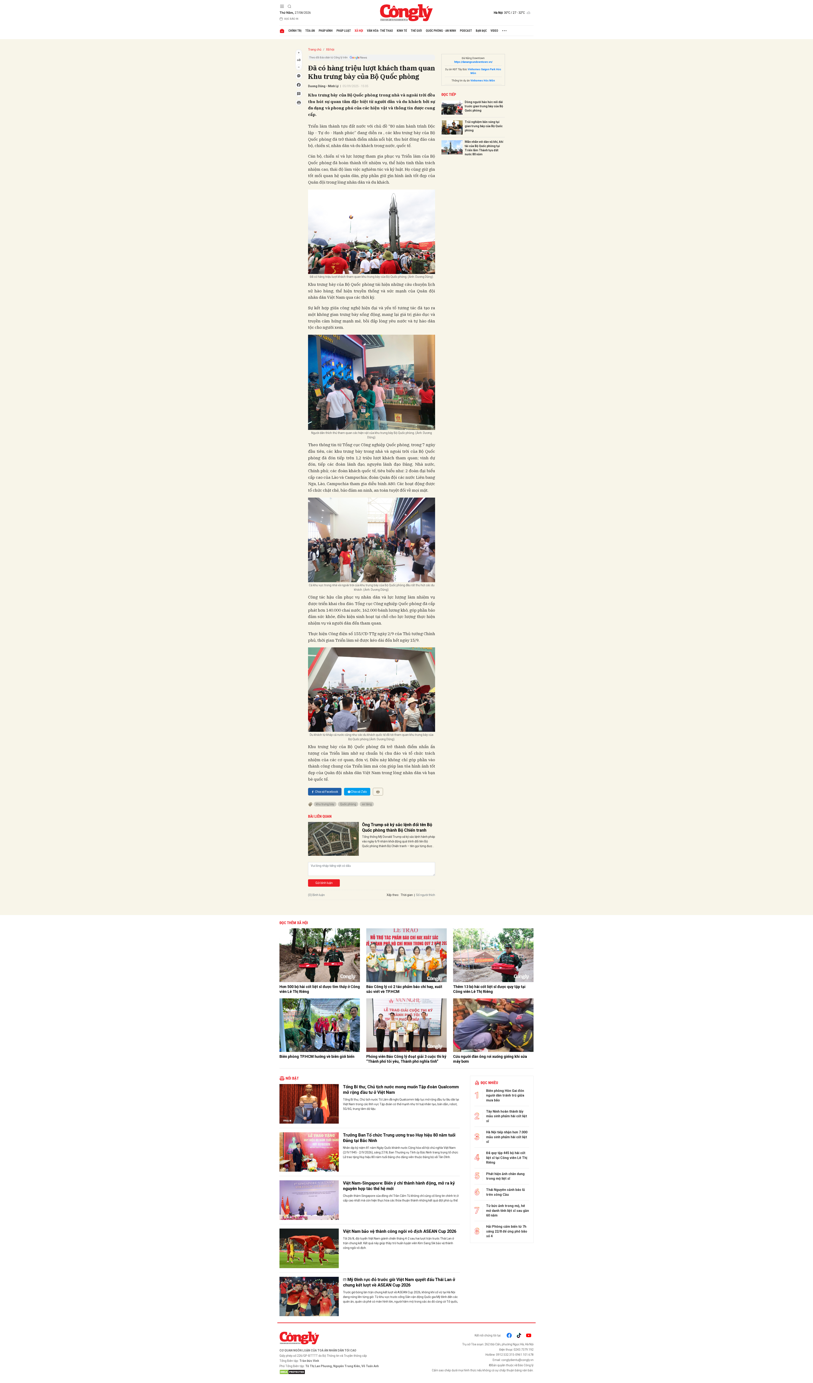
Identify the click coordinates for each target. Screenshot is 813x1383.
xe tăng (367, 804)
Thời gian (407, 895)
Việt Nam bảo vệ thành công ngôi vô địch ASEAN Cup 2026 (399, 1231)
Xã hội (359, 30)
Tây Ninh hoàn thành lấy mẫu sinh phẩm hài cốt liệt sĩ (506, 1116)
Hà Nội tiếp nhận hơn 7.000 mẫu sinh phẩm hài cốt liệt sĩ (506, 1137)
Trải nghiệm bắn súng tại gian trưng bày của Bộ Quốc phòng (484, 126)
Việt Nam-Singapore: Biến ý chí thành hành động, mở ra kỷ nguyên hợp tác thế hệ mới (399, 1186)
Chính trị (294, 30)
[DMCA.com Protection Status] (341, 1372)
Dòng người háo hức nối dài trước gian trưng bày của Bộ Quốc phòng (484, 106)
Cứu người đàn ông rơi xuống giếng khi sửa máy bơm (490, 1059)
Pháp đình (326, 30)
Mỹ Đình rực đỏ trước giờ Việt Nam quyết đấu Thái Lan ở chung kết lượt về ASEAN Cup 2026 (399, 1282)
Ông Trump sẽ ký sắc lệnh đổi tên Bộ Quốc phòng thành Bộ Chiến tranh (397, 827)
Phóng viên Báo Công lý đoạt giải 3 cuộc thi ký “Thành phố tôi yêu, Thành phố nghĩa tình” (406, 1059)
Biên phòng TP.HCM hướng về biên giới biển (316, 1056)
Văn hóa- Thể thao (380, 30)
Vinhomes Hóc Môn (482, 80)
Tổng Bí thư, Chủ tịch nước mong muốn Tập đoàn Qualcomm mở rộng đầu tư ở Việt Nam (401, 1089)
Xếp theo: (393, 895)
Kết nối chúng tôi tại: (488, 1335)
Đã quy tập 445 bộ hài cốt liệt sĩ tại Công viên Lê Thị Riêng (506, 1157)
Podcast (466, 30)
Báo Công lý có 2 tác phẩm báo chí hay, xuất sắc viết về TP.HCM (404, 989)
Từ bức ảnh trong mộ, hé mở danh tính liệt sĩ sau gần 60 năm (507, 1210)
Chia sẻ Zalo (359, 791)
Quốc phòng (348, 804)
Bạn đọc (481, 30)
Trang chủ (314, 49)
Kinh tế (402, 30)
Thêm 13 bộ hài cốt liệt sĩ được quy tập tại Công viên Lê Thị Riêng (489, 989)
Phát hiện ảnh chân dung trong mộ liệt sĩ (505, 1176)
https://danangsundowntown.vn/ (473, 62)
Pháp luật (343, 30)
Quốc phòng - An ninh (441, 30)
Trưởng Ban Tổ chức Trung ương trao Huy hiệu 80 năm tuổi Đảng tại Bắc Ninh (399, 1138)
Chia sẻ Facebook (326, 791)
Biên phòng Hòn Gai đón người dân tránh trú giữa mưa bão (505, 1095)
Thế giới (416, 30)
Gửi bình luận (324, 883)
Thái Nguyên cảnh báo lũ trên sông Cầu (505, 1192)
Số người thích (425, 895)
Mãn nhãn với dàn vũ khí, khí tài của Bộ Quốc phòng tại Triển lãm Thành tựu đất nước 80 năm (484, 148)
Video (494, 30)
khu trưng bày (325, 804)
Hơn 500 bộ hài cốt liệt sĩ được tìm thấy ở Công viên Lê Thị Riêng (319, 989)
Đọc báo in (291, 18)
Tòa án (310, 30)
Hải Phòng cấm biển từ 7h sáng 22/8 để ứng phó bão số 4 (506, 1231)
